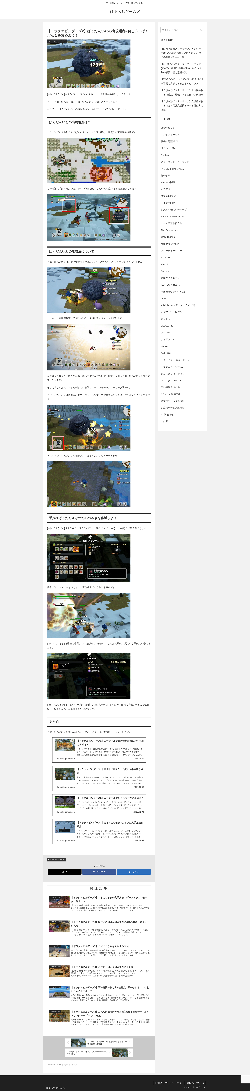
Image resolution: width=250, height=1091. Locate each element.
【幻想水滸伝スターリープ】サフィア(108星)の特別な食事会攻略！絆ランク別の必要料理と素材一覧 (181, 68)
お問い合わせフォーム (195, 1083)
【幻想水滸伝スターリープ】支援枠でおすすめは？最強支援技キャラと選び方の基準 (182, 105)
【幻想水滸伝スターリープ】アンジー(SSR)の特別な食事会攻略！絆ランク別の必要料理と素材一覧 (181, 53)
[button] (201, 29)
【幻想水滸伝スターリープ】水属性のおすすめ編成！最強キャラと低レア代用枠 (182, 92)
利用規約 (158, 1083)
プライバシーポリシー (174, 1083)
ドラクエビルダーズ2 (57, 860)
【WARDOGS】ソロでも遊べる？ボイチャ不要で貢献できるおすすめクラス (182, 81)
